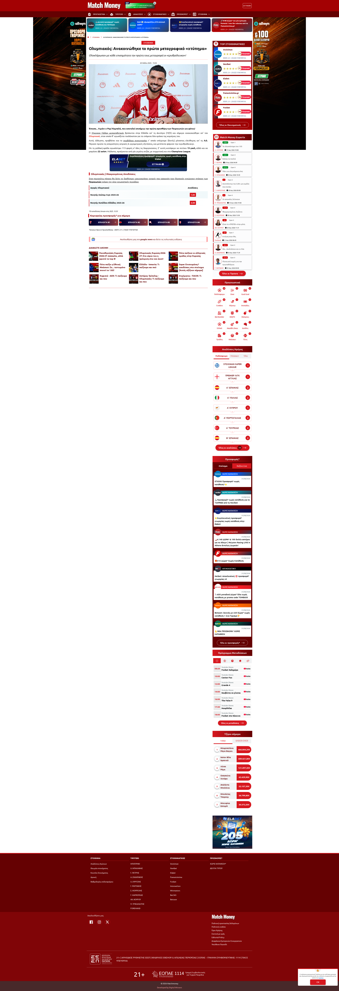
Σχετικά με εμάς (218, 934)
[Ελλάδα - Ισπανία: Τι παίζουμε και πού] (133, 267)
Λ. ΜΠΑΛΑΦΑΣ (220, 175)
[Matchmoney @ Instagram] (99, 922)
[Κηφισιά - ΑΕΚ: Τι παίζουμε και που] (94, 279)
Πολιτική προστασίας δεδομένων (225, 923)
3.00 (193, 202)
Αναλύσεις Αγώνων (99, 864)
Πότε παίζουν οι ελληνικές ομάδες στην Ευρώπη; (192, 254)
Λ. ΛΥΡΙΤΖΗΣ (219, 150)
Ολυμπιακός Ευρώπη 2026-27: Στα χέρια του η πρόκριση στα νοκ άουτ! (152, 256)
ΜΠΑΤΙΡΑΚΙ (135, 864)
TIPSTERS (134, 858)
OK (317, 982)
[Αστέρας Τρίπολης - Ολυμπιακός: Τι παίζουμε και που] (133, 279)
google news (146, 239)
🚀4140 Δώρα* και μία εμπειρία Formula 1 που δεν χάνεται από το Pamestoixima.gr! (234, 23)
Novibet (227, 64)
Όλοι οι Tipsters (230, 273)
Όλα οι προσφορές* (230, 642)
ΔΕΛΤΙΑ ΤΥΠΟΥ (216, 868)
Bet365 (173, 895)
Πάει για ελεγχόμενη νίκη (232, 171)
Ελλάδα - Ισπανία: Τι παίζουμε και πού (149, 266)
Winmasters (175, 890)
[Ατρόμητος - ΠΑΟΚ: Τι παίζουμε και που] (173, 279)
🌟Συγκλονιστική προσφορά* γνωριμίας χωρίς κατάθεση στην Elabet (229, 521)
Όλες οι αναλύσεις (230, 447)
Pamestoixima (176, 877)
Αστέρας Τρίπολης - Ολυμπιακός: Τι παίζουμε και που (151, 278)
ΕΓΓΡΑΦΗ (247, 6)
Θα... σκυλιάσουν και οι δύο (233, 249)
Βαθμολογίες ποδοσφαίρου (102, 881)
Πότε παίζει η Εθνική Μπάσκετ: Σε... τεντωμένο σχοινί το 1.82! (112, 267)
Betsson (173, 899)
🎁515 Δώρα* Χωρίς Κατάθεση (229, 560)
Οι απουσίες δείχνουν (231, 199)
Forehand (218, 240)
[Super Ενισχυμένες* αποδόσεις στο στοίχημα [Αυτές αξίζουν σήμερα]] (173, 267)
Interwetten (175, 886)
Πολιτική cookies (219, 926)
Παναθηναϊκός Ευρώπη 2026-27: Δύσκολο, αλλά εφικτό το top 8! (111, 256)
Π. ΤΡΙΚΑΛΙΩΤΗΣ (220, 203)
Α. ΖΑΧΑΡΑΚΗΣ (220, 253)
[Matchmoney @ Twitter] (107, 922)
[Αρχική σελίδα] (88, 37)
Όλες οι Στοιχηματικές (230, 124)
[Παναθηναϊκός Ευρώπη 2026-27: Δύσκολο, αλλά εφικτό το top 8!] (93, 256)
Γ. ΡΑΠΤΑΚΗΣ (219, 268)
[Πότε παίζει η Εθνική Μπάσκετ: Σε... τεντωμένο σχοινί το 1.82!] (94, 267)
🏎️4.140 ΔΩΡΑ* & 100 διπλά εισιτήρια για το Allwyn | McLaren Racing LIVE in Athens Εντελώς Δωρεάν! (232, 542)
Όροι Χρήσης (217, 930)
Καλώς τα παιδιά (229, 159)
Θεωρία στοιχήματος (99, 868)
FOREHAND (135, 908)
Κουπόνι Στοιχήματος (99, 873)
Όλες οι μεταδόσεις (230, 723)
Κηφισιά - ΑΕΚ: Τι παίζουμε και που (113, 277)
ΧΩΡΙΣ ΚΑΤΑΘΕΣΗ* (218, 864)
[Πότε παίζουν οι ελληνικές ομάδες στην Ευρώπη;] (173, 256)
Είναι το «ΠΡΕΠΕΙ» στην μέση (233, 224)
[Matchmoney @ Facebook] (91, 922)
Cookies (321, 978)
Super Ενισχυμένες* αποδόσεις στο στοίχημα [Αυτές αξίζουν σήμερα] (191, 267)
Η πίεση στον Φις (229, 236)
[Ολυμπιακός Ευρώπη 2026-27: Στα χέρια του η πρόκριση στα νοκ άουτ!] (133, 256)
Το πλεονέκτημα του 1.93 (232, 146)
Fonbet (226, 107)
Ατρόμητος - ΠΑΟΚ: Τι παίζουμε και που (190, 277)
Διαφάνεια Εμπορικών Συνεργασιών (227, 941)
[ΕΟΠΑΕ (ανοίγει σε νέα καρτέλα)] (178, 974)
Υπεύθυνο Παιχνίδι (219, 944)
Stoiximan (228, 49)
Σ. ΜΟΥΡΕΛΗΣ (219, 215)
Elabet (226, 78)
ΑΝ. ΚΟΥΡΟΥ (219, 228)
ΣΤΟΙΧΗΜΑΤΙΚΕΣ (177, 858)
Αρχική (93, 877)
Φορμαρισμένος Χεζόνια (232, 212)
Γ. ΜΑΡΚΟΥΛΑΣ (220, 190)
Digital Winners (175, 987)
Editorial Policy (218, 937)
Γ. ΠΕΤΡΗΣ (218, 162)
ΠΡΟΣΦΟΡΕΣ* (216, 858)
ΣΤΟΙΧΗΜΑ (96, 37)
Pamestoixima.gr (231, 93)
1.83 (193, 194)
